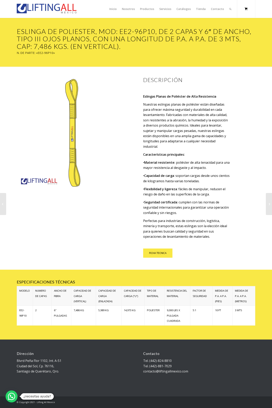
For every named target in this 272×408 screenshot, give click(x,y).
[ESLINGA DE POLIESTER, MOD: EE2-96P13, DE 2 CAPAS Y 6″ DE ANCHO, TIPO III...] (269, 204)
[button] (12, 396)
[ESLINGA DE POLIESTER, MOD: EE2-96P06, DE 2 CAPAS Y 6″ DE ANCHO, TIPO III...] (3, 204)
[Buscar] (230, 9)
